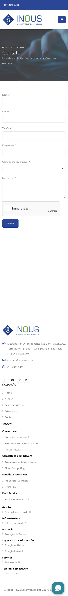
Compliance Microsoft (17, 437)
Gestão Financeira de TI (18, 512)
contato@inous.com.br (20, 360)
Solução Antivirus (14, 545)
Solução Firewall (14, 551)
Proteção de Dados (15, 534)
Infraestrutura (13, 449)
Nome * (6, 94)
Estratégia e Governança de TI (21, 443)
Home (5, 47)
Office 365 (10, 487)
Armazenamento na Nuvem (20, 462)
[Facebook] (5, 380)
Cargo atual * (9, 144)
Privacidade (11, 411)
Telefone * (7, 128)
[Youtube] (12, 380)
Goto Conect (12, 573)
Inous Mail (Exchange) (17, 480)
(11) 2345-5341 (11, 4)
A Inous (9, 399)
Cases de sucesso (14, 405)
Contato (9, 417)
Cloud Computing (15, 468)
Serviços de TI (12, 562)
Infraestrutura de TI (16, 523)
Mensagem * (9, 177)
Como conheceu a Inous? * (16, 161)
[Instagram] (19, 380)
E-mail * (6, 111)
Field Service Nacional (17, 499)
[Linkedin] (26, 380)
